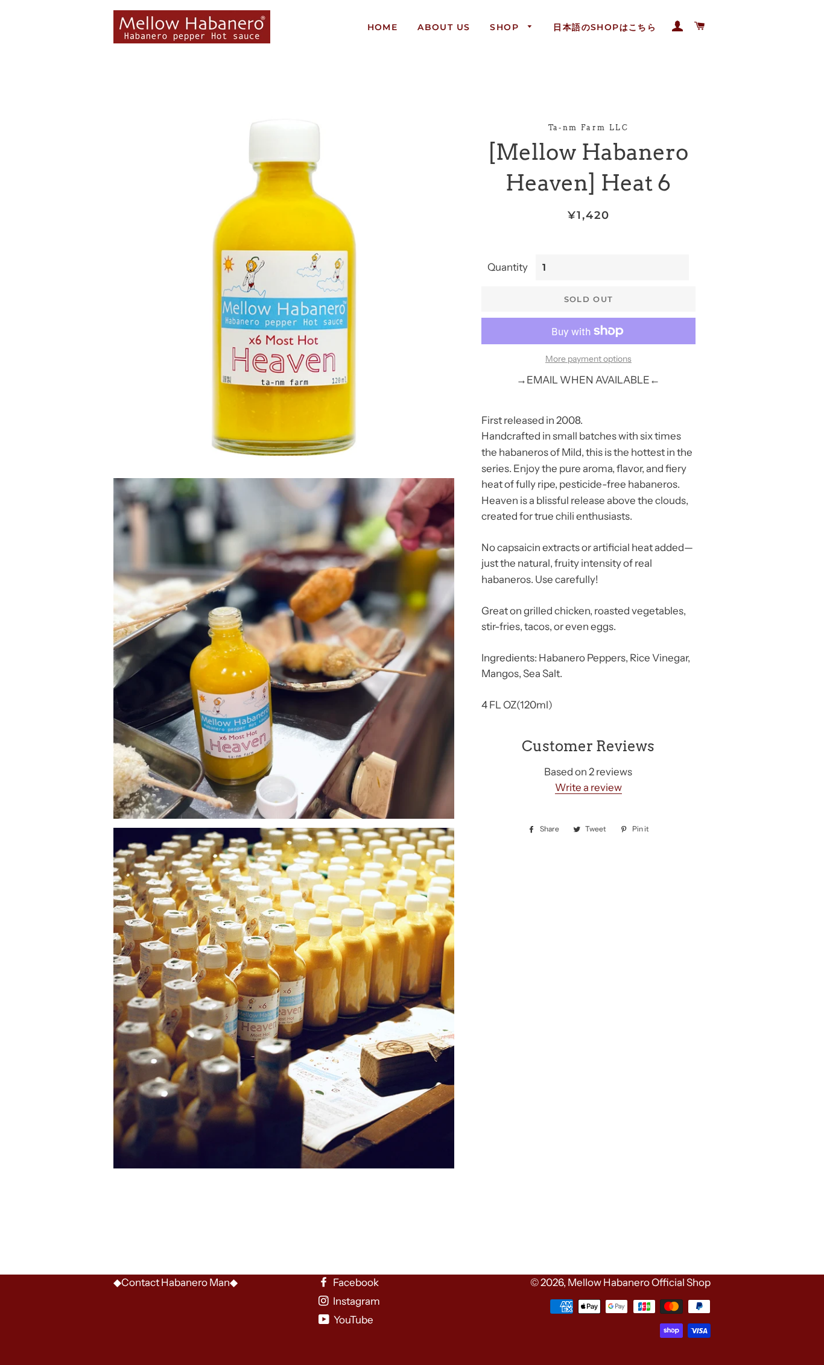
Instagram (355, 1301)
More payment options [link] (588, 358)
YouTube (352, 1320)
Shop (506, 27)
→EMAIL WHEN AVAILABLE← (588, 380)
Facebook (355, 1282)
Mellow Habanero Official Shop (639, 1282)
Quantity (507, 267)
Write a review (588, 787)
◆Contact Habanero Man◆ (175, 1282)
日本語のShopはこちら (604, 27)
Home (382, 27)
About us (443, 27)
